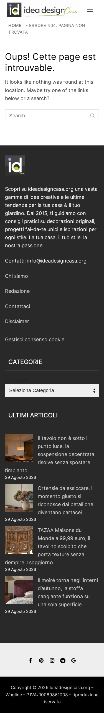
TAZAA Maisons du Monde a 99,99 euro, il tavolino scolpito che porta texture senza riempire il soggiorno (47, 546)
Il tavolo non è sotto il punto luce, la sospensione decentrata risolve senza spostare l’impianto (49, 454)
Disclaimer (17, 321)
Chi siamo (16, 276)
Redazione (17, 291)
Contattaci (17, 306)
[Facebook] (30, 660)
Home (14, 25)
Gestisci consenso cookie (34, 339)
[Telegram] (63, 660)
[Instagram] (52, 660)
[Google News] (73, 660)
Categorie (16, 380)
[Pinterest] (41, 660)
